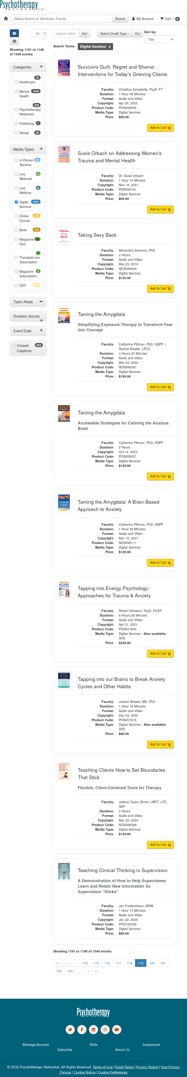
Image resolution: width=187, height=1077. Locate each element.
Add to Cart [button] (158, 127)
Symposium (151, 1044)
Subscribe (64, 1049)
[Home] (5, 18)
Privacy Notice (147, 1067)
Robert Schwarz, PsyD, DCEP (140, 610)
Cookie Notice (85, 1072)
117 (118, 963)
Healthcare (30, 81)
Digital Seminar (30, 204)
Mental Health (30, 93)
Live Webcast (30, 176)
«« (58, 963)
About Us (122, 1049)
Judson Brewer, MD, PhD (137, 701)
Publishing (30, 123)
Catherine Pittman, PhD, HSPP (141, 344)
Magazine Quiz (29, 241)
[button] (14, 41)
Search (120, 18)
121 (163, 963)
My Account (144, 18)
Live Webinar (30, 190)
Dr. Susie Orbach (131, 175)
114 (85, 963)
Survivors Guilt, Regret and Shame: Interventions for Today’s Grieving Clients (122, 70)
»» (97, 970)
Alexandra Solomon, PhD (137, 250)
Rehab (30, 133)
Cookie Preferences (112, 1072)
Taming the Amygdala (101, 313)
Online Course (30, 218)
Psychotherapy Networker (30, 111)
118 (129, 963)
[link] (70, 1029)
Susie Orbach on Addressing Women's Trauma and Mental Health (120, 157)
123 (70, 970)
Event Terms (124, 1067)
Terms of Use (103, 1067)
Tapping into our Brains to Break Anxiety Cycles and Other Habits (121, 682)
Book (30, 230)
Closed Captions (30, 348)
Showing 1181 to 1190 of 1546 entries (27, 51)
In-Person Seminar (30, 162)
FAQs (93, 1044)
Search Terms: (64, 46)
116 (107, 963)
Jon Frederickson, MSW (136, 905)
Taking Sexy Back (97, 234)
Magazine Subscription (30, 273)
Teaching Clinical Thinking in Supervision (123, 870)
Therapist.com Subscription (30, 259)
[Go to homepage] (93, 1016)
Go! (84, 33)
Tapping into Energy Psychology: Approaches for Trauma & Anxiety (114, 592)
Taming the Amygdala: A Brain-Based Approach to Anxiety (118, 505)
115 (96, 963)
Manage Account (36, 1044)
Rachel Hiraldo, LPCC (134, 348)
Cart (171, 18)
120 (152, 963)
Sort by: (150, 32)
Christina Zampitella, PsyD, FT (141, 89)
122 (59, 970)
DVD (30, 285)
